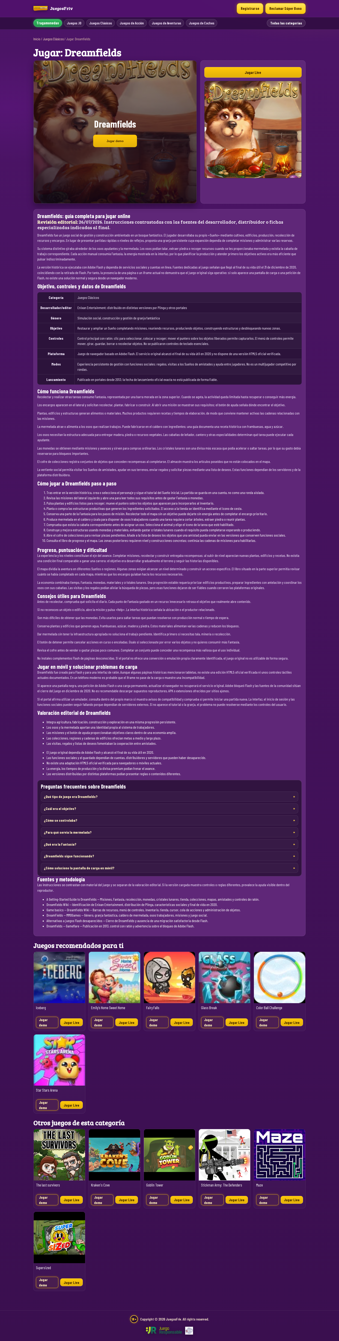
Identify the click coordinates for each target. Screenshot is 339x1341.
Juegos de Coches (201, 23)
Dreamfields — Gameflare (63, 926)
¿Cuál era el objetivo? (60, 808)
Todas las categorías (286, 23)
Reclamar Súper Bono (285, 8)
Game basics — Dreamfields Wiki (68, 910)
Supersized (43, 1267)
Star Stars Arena (47, 1090)
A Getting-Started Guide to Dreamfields (72, 899)
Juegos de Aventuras (166, 23)
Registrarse (250, 8)
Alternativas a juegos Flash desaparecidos (74, 920)
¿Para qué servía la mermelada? (68, 832)
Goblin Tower (154, 1185)
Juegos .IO (74, 23)
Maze (259, 1185)
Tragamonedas (47, 23)
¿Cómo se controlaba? (60, 820)
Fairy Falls (152, 1007)
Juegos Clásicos (100, 23)
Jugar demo (115, 141)
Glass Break (209, 1007)
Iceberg (41, 1007)
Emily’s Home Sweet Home (108, 1007)
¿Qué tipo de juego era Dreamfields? (71, 796)
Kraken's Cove (100, 1185)
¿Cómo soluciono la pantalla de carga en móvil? (79, 868)
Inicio (36, 39)
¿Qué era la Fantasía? (60, 844)
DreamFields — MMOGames (64, 915)
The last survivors (48, 1185)
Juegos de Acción (132, 23)
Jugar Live (253, 72)
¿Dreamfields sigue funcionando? (69, 856)
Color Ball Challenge (269, 1007)
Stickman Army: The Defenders (221, 1185)
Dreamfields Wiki (58, 904)
